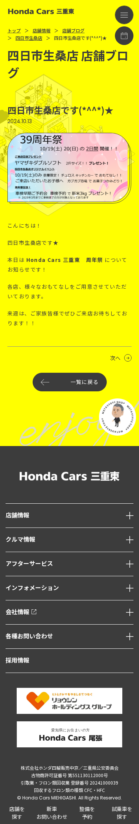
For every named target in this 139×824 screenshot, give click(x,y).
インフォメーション (32, 588)
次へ (115, 358)
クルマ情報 (20, 539)
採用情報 (17, 660)
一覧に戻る (84, 382)
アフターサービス (29, 564)
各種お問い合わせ (29, 636)
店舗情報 (17, 515)
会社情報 (17, 612)
